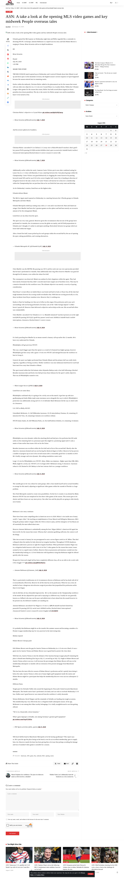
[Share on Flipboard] (8, 54)
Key (35, 756)
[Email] (8, 93)
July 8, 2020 (43, 570)
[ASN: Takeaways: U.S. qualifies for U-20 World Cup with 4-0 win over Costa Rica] (19, 855)
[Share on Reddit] (8, 76)
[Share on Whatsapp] (8, 63)
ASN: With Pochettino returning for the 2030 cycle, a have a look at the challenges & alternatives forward (104, 867)
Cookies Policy (40, 875)
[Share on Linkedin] (8, 67)
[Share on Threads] (8, 89)
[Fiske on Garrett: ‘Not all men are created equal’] (89, 75)
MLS (43, 756)
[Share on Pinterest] (8, 59)
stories (52, 756)
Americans (23, 756)
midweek (39, 756)
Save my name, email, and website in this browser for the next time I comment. (28, 819)
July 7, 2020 (41, 120)
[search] (108, 3)
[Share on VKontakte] (8, 80)
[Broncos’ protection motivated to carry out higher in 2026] (89, 84)
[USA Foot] (10, 2)
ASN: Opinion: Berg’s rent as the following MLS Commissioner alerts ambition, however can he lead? (47, 867)
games (31, 756)
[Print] (8, 102)
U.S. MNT (9, 11)
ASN (28, 756)
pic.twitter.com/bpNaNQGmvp (53, 112)
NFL (97, 69)
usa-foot (8, 26)
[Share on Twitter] (8, 50)
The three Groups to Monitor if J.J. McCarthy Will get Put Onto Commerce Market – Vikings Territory (105, 64)
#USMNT (55, 611)
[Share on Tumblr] (8, 72)
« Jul (86, 153)
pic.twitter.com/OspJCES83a (22, 719)
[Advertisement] (48, 105)
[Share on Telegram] (8, 85)
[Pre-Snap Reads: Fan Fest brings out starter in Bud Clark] (89, 92)
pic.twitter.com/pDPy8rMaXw (35, 563)
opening (48, 756)
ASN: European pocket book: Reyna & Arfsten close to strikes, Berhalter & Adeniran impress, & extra (76, 867)
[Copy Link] (8, 98)
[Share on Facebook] (8, 45)
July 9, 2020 (47, 246)
